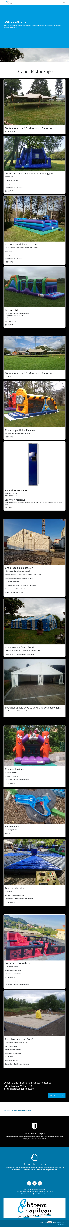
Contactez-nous (56, 1095)
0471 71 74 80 (24, 1194)
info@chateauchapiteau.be (43, 1194)
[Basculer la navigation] (63, 2)
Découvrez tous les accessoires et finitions (17, 1110)
